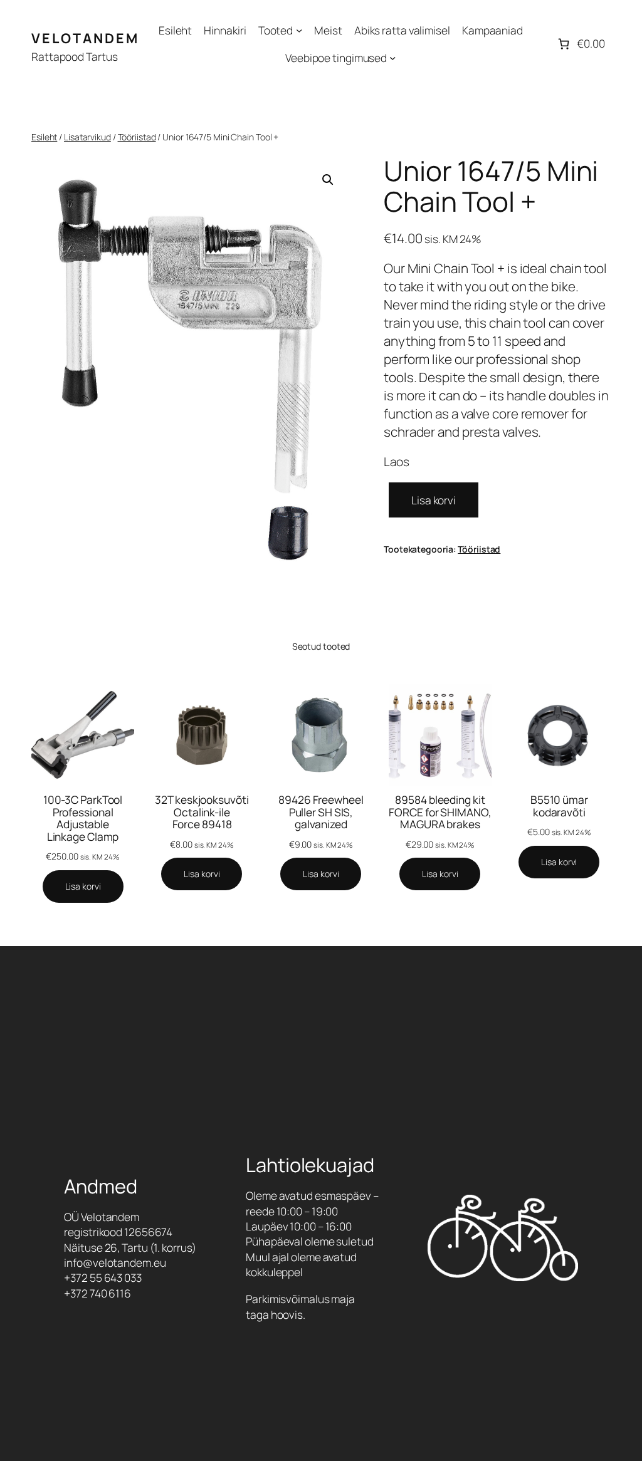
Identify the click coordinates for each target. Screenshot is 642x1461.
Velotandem (85, 38)
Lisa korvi (433, 499)
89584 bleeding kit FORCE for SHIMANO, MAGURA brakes (440, 812)
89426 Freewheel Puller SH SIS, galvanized (321, 812)
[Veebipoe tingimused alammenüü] (392, 58)
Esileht (44, 137)
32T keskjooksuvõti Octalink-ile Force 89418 (201, 812)
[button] (328, 180)
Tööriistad (137, 137)
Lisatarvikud (87, 137)
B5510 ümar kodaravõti (559, 806)
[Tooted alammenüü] (299, 30)
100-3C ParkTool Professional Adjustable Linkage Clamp (83, 818)
